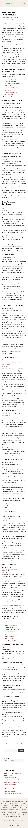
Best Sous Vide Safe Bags (10, 777)
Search (5, 747)
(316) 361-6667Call (6, 570)
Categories (6, 758)
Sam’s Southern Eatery (10, 81)
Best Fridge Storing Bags (10, 784)
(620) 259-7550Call (6, 208)
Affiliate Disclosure (13, 820)
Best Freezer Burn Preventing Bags (13, 793)
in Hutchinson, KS (11, 622)
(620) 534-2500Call (6, 259)
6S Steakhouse (8, 96)
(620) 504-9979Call (6, 312)
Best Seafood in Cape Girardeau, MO (13, 743)
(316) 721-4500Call (6, 415)
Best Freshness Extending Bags (12, 782)
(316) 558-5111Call (6, 518)
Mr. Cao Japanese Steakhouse (12, 83)
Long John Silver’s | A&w (11, 79)
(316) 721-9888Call (6, 364)
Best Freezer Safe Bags (9, 791)
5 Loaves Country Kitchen (11, 87)
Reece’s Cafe (8, 85)
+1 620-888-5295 (5, 158)
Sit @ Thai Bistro (9, 90)
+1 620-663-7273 (6, 105)
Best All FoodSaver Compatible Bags (13, 780)
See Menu (4, 159)
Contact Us (21, 820)
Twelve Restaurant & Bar (11, 92)
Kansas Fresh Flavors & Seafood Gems (13, 740)
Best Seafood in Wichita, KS (10, 742)
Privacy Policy (14, 823)
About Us (6, 820)
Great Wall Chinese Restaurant (12, 89)
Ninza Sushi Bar (9, 94)
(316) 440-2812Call (6, 466)
